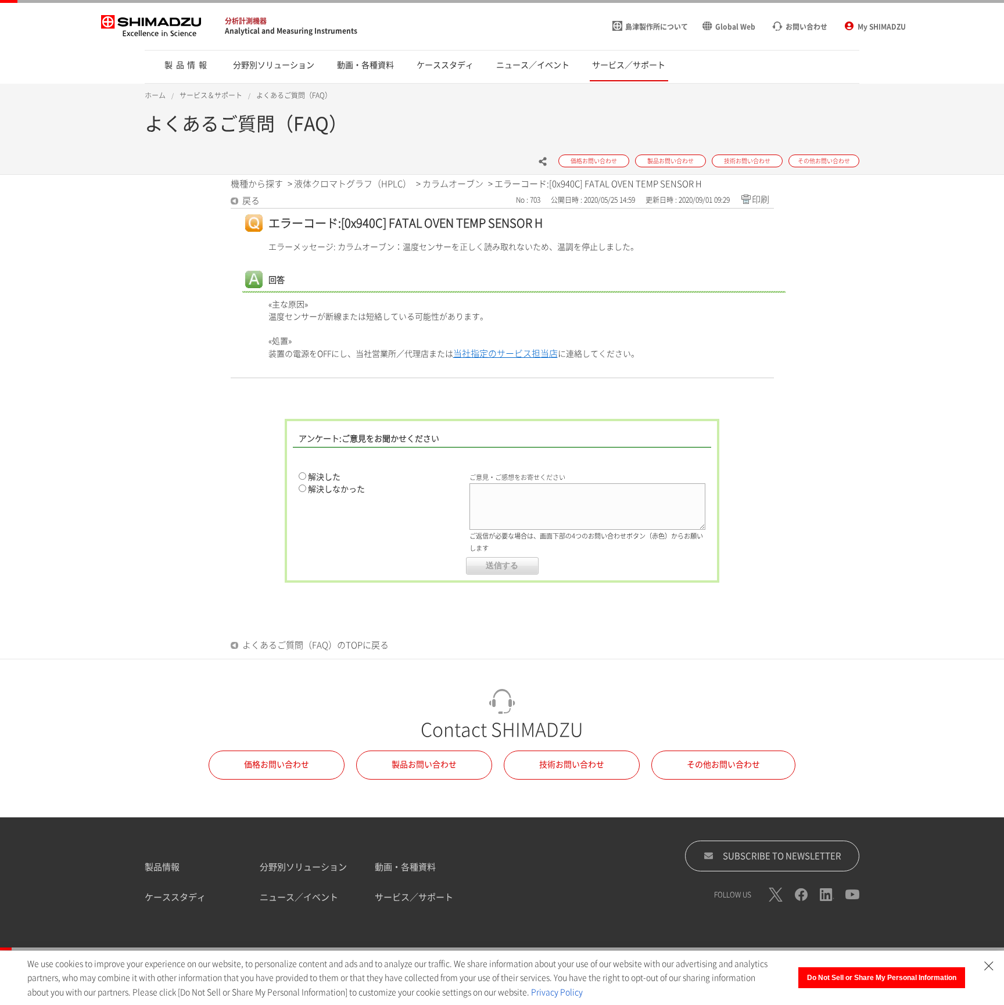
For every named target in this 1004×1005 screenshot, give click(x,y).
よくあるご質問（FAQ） (294, 95)
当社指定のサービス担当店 (505, 353)
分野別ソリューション (303, 867)
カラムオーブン (452, 184)
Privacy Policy (557, 992)
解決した (324, 477)
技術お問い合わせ (571, 764)
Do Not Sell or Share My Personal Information (881, 978)
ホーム (155, 95)
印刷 (760, 199)
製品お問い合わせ (424, 764)
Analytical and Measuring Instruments (291, 30)
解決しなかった (336, 489)
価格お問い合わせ (276, 764)
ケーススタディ (175, 897)
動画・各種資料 (405, 867)
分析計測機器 (246, 20)
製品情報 (162, 867)
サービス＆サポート (211, 95)
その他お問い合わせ (723, 764)
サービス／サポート (414, 897)
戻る (251, 200)
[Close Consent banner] (989, 966)
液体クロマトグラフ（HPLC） (352, 184)
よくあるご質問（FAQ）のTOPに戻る (315, 645)
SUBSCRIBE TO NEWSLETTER (782, 856)
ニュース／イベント (299, 897)
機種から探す (257, 184)
